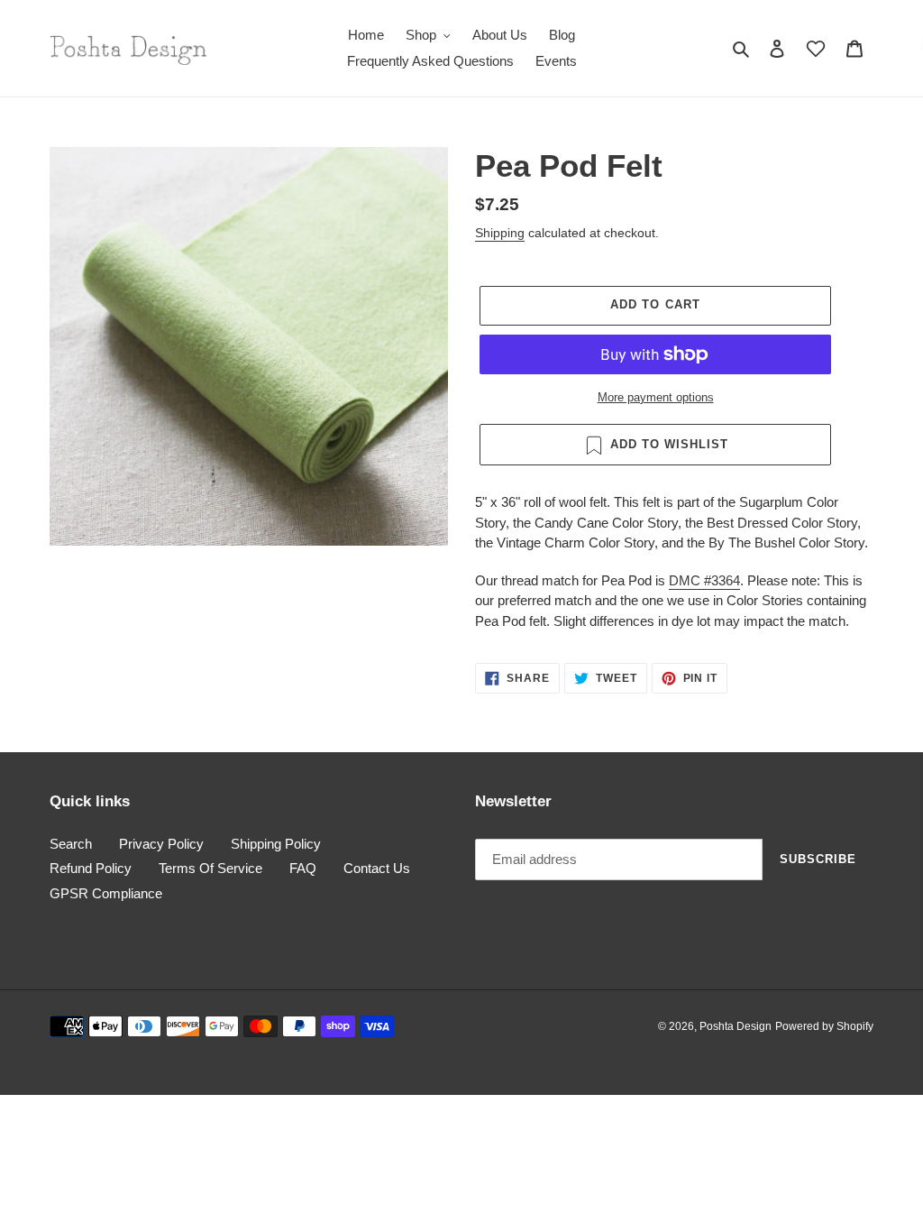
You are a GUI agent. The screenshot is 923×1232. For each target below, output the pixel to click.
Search (71, 843)
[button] (816, 49)
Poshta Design (735, 1026)
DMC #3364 (704, 580)
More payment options (656, 397)
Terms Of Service (210, 868)
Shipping (500, 232)
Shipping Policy (276, 843)
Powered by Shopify (824, 1026)
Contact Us (376, 868)
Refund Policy (91, 868)
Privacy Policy (161, 843)
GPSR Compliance (106, 893)
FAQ (302, 868)
